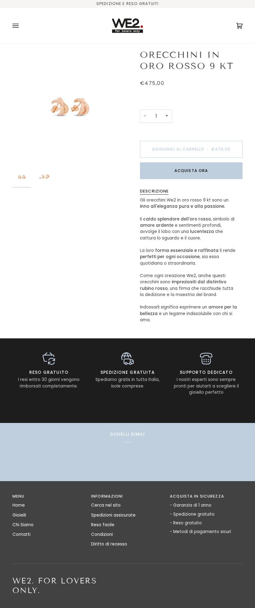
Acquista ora (191, 170)
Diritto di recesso (109, 544)
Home (18, 505)
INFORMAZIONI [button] (107, 496)
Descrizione (154, 191)
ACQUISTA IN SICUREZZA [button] (197, 496)
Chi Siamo (23, 525)
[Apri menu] (21, 26)
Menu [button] (18, 496)
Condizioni (102, 534)
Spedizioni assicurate (113, 515)
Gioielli (19, 515)
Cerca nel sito (106, 505)
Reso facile (102, 525)
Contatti (21, 534)
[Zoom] (70, 107)
